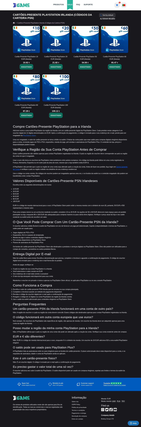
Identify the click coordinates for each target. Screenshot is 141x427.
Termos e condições (78, 410)
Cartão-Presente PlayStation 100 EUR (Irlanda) (56, 106)
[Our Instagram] (103, 410)
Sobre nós (75, 401)
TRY (123, 401)
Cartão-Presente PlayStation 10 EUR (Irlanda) (26, 58)
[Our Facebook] (111, 410)
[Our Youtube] (115, 410)
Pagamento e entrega (79, 413)
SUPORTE (88, 5)
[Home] (14, 23)
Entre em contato (77, 419)
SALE (70, 5)
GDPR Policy (76, 404)
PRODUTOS (58, 5)
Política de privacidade (79, 407)
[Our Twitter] (107, 410)
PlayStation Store (29, 135)
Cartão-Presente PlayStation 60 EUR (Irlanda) (114, 58)
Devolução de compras (79, 416)
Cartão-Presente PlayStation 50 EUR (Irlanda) (85, 58)
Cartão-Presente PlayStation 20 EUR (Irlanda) (55, 58)
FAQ (78, 5)
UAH (114, 401)
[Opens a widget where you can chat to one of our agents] (133, 423)
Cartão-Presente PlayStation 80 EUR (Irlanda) (26, 106)
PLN (118, 401)
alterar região (107, 19)
